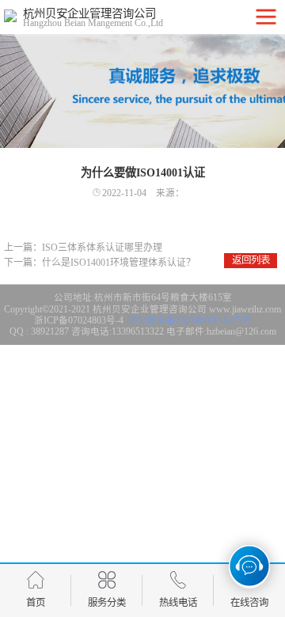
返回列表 (251, 260)
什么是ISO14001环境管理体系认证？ (119, 262)
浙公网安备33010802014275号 (189, 320)
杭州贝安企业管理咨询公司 (150, 309)
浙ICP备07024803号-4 (79, 320)
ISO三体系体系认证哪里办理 (102, 247)
